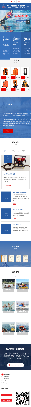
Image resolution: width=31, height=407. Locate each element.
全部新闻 (5, 151)
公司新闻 (14, 151)
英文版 (21, 1)
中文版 (13, 1)
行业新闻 (23, 151)
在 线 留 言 (7, 400)
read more (8, 395)
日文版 (28, 1)
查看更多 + (8, 131)
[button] (28, 22)
